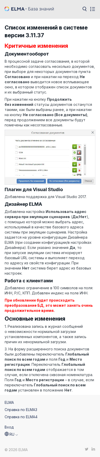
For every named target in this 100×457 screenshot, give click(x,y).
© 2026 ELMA (16, 449)
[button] (11, 434)
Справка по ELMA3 (21, 409)
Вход (9, 427)
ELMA (9, 402)
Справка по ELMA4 (21, 417)
